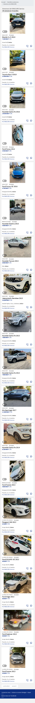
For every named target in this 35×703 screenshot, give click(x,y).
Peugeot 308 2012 (9, 522)
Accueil (3, 2)
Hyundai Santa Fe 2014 (11, 447)
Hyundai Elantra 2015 (10, 224)
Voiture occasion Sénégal (19, 692)
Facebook (13, 696)
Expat (29, 692)
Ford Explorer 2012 (9, 634)
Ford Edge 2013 (8, 597)
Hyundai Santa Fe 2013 (11, 336)
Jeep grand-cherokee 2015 (12, 298)
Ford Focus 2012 (8, 149)
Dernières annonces (13, 2)
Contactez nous (6, 692)
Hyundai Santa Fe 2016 (11, 112)
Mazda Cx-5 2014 (8, 37)
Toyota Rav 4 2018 (9, 74)
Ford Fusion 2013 (8, 485)
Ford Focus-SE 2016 (9, 186)
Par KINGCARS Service (8, 47)
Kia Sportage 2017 (9, 410)
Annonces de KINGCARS (10, 4)
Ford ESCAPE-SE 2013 (10, 559)
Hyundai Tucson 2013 (10, 261)
